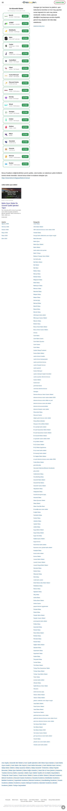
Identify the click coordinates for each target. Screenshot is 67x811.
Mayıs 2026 (5, 232)
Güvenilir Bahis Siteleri (39, 479)
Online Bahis (37, 597)
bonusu (35, 332)
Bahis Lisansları (18, 773)
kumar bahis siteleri (39, 553)
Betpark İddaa (37, 294)
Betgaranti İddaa (38, 279)
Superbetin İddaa (38, 653)
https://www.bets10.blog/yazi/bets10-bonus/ (16, 178)
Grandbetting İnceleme (49, 780)
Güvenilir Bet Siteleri (39, 482)
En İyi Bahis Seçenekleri (51, 773)
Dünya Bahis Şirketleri (39, 421)
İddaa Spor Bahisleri (15, 770)
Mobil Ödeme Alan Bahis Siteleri (42, 582)
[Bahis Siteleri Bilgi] (29, 2)
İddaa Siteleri (37, 503)
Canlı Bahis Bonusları (35, 765)
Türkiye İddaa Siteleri (39, 671)
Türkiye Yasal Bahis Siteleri (40, 674)
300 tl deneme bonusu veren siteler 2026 (44, 229)
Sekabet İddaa (37, 647)
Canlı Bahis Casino (38, 338)
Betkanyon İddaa (38, 285)
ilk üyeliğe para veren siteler (41, 509)
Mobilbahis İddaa (38, 585)
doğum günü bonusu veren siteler (42, 418)
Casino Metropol (38, 371)
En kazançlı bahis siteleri (40, 453)
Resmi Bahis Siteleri (39, 633)
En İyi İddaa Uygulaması (40, 447)
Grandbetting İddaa (39, 477)
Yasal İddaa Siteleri (38, 709)
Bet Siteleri (36, 265)
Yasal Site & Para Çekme (46, 770)
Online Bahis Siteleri (39, 600)
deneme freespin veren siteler (41, 409)
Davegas (36, 391)
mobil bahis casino (38, 580)
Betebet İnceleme (7, 780)
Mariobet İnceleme (45, 783)
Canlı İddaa (36, 347)
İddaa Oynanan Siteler (39, 500)
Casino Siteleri (37, 379)
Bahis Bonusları (38, 238)
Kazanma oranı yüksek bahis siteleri (43, 547)
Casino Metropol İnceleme (29, 783)
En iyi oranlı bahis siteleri (40, 450)
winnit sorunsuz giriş (39, 691)
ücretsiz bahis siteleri (39, 680)
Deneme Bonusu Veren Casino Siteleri (43, 394)
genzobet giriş (37, 465)
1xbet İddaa (37, 223)
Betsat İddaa (37, 309)
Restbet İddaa (37, 635)
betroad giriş (37, 300)
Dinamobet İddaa (38, 412)
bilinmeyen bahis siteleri (40, 315)
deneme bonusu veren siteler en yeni (43, 400)
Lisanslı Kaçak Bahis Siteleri (41, 565)
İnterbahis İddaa (38, 515)
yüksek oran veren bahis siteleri (42, 741)
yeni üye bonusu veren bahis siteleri (43, 736)
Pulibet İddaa (37, 624)
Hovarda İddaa (37, 497)
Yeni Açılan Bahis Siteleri (40, 724)
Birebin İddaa (37, 323)
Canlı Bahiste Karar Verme (51, 765)
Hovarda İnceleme (38, 778)
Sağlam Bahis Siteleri (39, 644)
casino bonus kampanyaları (41, 359)
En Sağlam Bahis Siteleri (40, 456)
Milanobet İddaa (38, 574)
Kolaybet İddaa (37, 550)
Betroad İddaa (37, 303)
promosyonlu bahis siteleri (40, 621)
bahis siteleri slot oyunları (40, 250)
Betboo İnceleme (14, 783)
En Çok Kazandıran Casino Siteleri (42, 432)
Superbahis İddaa (38, 650)
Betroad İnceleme (55, 775)
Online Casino (37, 603)
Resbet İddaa (37, 630)
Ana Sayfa (5, 763)
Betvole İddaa (37, 312)
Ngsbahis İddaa (38, 591)
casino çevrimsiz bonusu (40, 362)
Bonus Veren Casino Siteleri (41, 329)
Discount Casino (38, 415)
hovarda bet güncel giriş (40, 494)
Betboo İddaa (37, 271)
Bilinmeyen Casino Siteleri (40, 318)
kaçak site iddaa (38, 535)
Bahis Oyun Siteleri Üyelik (33, 773)
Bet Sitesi (36, 268)
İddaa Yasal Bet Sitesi (39, 506)
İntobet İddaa (37, 518)
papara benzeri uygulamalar (41, 606)
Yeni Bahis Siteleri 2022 (40, 730)
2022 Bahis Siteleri (38, 226)
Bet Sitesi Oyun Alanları (46, 763)
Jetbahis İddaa (37, 521)
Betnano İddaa (37, 288)
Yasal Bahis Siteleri (38, 703)
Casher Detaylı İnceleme (40, 350)
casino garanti (37, 368)
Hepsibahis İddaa (38, 488)
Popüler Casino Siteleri (39, 618)
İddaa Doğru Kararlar (30, 770)
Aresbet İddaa (37, 232)
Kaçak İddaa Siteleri (39, 532)
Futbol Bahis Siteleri (39, 462)
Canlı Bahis (36, 335)
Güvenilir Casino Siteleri (40, 485)
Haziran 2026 (5, 229)
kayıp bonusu (37, 541)
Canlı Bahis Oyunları (39, 341)
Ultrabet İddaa (37, 683)
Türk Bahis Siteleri (38, 665)
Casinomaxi (37, 382)
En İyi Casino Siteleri (39, 444)
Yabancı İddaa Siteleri (39, 697)
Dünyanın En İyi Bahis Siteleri (41, 424)
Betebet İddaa (37, 276)
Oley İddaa (36, 594)
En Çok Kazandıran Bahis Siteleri (42, 429)
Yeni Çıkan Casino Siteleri (40, 733)
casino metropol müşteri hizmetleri (42, 374)
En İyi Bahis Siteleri (38, 441)
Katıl (26, 16)
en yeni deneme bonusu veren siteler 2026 (45, 459)
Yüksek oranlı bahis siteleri (40, 744)
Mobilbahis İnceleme (52, 778)
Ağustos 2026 (5, 223)
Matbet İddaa (37, 571)
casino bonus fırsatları (39, 356)
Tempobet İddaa (38, 659)
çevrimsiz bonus (38, 385)
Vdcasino (36, 688)
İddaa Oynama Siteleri (23, 768)
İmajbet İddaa (37, 512)
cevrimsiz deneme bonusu (40, 388)
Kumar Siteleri (37, 556)
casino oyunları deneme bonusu (42, 376)
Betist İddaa (37, 282)
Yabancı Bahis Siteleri (39, 694)
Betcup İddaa (37, 273)
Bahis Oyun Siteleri (7, 200)
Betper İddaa (37, 297)
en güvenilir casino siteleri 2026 (42, 438)
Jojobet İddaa (37, 524)
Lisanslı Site (59, 2)
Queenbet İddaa (38, 627)
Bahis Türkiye (37, 253)
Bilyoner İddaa (37, 321)
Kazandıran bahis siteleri (40, 544)
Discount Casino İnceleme (22, 778)
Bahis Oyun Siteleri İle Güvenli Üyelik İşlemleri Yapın (10, 205)
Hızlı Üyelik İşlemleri (30, 763)
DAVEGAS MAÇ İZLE (39, 26)
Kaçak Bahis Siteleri (39, 530)
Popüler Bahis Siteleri (39, 615)
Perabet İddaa (37, 609)
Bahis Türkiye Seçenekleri (17, 785)
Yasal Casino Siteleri (39, 706)
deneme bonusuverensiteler (41, 406)
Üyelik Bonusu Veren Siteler (41, 685)
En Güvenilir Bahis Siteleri (40, 435)
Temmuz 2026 (5, 226)
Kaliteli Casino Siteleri (39, 538)
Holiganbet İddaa (38, 491)
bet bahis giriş (37, 259)
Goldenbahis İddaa (38, 474)
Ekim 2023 (4, 238)
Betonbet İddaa (37, 291)
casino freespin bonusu (40, 365)
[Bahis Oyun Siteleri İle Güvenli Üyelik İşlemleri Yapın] (11, 193)
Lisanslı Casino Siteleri (39, 562)
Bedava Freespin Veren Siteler (41, 256)
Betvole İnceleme (34, 780)
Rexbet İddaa (37, 641)
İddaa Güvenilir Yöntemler (39, 768)
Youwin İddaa (37, 738)
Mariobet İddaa (37, 568)
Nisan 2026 (5, 235)
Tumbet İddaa (37, 662)
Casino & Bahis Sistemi (40, 775)
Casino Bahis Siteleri (39, 353)
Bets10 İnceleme (7, 778)
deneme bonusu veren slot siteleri (42, 403)
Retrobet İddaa (37, 638)
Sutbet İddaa (37, 656)
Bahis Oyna (36, 241)
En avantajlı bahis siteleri (40, 426)
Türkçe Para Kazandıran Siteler (42, 668)
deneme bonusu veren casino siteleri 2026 (44, 397)
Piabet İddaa (37, 612)
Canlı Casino (37, 344)
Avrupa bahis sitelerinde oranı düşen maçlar (45, 235)
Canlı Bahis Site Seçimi (18, 765)
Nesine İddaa (37, 588)
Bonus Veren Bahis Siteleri (40, 326)
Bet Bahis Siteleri (38, 262)
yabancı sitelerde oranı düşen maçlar (43, 700)
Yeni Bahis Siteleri (38, 727)
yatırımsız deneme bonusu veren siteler (44, 721)
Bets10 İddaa (37, 306)
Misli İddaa (36, 577)
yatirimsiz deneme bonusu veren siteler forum (45, 718)
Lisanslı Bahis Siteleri (39, 559)
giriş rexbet (36, 471)
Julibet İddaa (37, 527)
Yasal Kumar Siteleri (39, 712)
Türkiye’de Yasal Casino (9, 775)
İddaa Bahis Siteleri (8, 768)
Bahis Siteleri (37, 247)
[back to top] (63, 807)
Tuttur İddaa (37, 677)
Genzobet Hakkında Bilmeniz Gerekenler (44, 468)
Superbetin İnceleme (21, 780)
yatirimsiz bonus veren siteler (41, 715)
